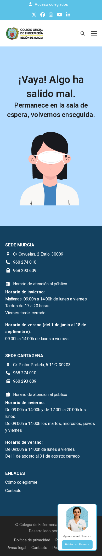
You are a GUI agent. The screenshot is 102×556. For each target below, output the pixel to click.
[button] (94, 33)
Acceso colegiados (51, 4)
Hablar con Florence (77, 544)
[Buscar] (83, 33)
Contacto (39, 547)
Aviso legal (17, 547)
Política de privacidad (32, 540)
